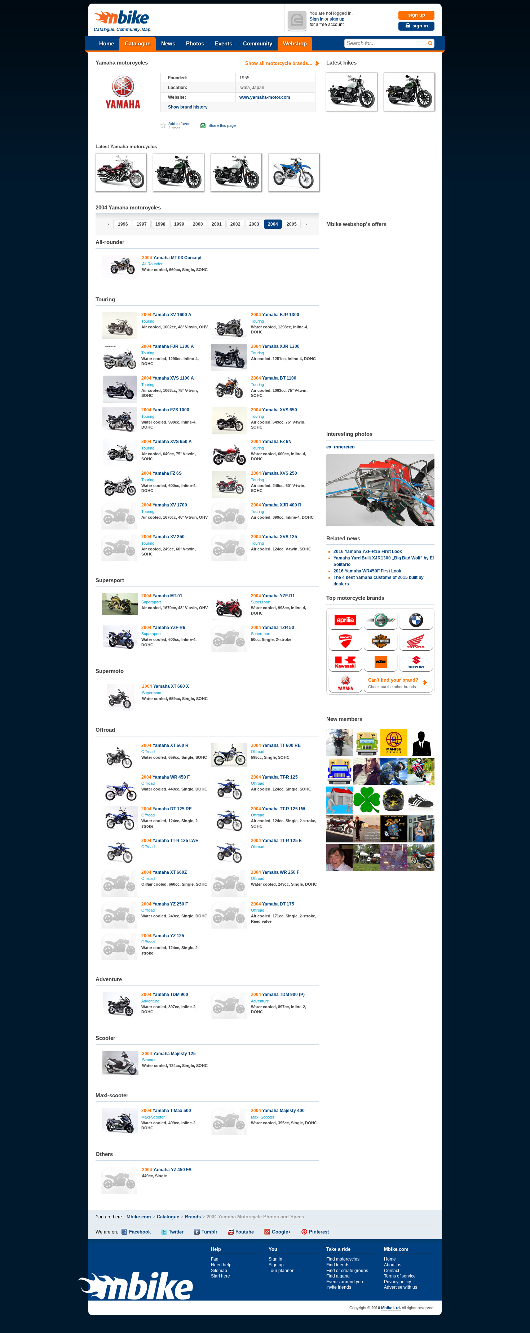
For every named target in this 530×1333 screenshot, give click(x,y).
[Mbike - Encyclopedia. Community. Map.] (135, 1287)
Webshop (295, 43)
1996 (123, 224)
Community (257, 43)
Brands (193, 1216)
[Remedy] (366, 801)
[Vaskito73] (339, 743)
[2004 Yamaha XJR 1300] (229, 358)
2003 (254, 224)
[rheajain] (339, 772)
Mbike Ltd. (391, 1308)
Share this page (222, 125)
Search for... (360, 43)
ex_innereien (340, 446)
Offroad (148, 751)
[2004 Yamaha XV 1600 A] (119, 326)
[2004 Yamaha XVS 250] (229, 485)
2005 (292, 224)
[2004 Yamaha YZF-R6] (119, 639)
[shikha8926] (339, 801)
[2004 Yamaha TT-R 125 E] (229, 852)
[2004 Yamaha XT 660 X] (120, 698)
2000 (198, 224)
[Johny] (420, 858)
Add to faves (179, 123)
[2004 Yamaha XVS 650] (229, 421)
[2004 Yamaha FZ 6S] (119, 485)
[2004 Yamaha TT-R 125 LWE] (119, 852)
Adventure (150, 1001)
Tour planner (281, 1270)
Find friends (337, 1264)
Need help (221, 1264)
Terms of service (400, 1276)
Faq (214, 1259)
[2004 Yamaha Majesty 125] (120, 1064)
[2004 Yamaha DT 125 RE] (119, 819)
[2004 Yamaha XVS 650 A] (119, 453)
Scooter (149, 1060)
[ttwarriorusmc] (393, 801)
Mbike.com (139, 1216)
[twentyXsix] (420, 829)
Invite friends (338, 1287)
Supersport (151, 602)
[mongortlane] (420, 772)
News (168, 43)
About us (392, 1264)
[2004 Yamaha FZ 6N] (229, 453)
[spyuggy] (339, 858)
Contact (391, 1270)
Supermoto (151, 693)
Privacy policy (397, 1281)
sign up (337, 19)
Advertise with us (400, 1287)
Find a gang (338, 1276)
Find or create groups (347, 1270)
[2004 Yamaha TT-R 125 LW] (229, 820)
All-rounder (152, 264)
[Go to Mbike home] (122, 17)
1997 (142, 224)
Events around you (344, 1281)
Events (223, 43)
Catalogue (137, 43)
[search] (429, 43)
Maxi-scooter (153, 1117)
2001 (217, 224)
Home (106, 43)
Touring (147, 321)
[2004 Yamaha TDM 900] (119, 1006)
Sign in (316, 19)
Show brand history (188, 107)
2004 (273, 224)
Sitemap (219, 1270)
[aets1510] (366, 772)
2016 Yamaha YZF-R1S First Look (368, 551)
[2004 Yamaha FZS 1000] (119, 421)
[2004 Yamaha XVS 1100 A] (119, 390)
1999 (179, 224)
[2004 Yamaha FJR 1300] (229, 326)
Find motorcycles (342, 1259)
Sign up (276, 1264)
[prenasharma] (366, 743)
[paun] (393, 772)
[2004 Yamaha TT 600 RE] (229, 756)
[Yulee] (366, 829)
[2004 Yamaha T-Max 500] (119, 1122)
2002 (235, 224)
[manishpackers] (393, 743)
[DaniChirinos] (339, 829)
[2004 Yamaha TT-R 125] (229, 789)
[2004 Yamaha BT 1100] (229, 388)
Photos (195, 43)
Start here (220, 1276)
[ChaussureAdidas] (420, 801)
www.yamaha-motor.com (264, 97)
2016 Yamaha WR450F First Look (367, 571)
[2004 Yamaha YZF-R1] (229, 607)
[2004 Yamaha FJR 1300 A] (119, 358)
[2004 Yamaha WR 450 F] (119, 789)
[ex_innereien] (380, 491)
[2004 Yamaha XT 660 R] (119, 757)
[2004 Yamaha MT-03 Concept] (120, 267)
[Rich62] (393, 858)
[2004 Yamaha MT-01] (119, 605)
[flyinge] (366, 858)
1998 (160, 224)
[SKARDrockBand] (393, 829)
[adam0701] (420, 743)
